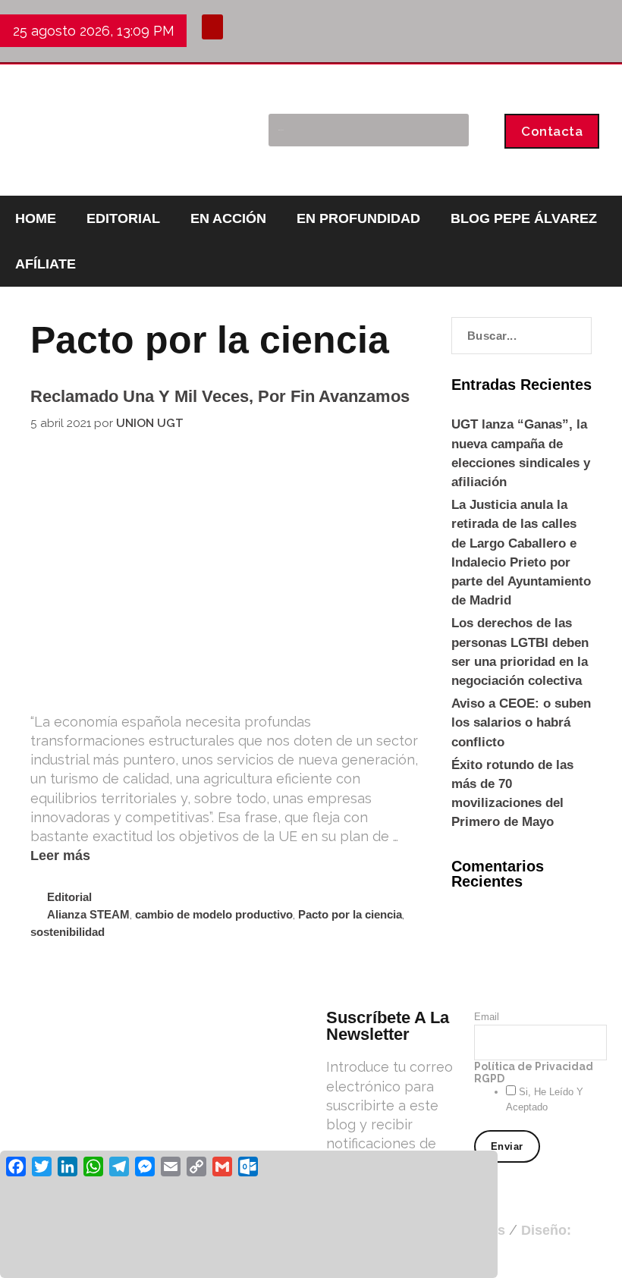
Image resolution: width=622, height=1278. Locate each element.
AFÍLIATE (45, 264)
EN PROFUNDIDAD (358, 218)
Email (486, 1016)
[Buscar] (449, 130)
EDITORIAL (123, 218)
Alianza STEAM (88, 914)
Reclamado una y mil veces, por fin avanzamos (220, 396)
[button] (212, 26)
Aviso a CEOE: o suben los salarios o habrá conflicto (521, 722)
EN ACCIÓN (228, 218)
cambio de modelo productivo (214, 914)
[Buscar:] (521, 335)
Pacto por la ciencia (350, 914)
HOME (35, 218)
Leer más (60, 855)
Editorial (69, 896)
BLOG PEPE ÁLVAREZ (524, 218)
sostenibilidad (67, 931)
